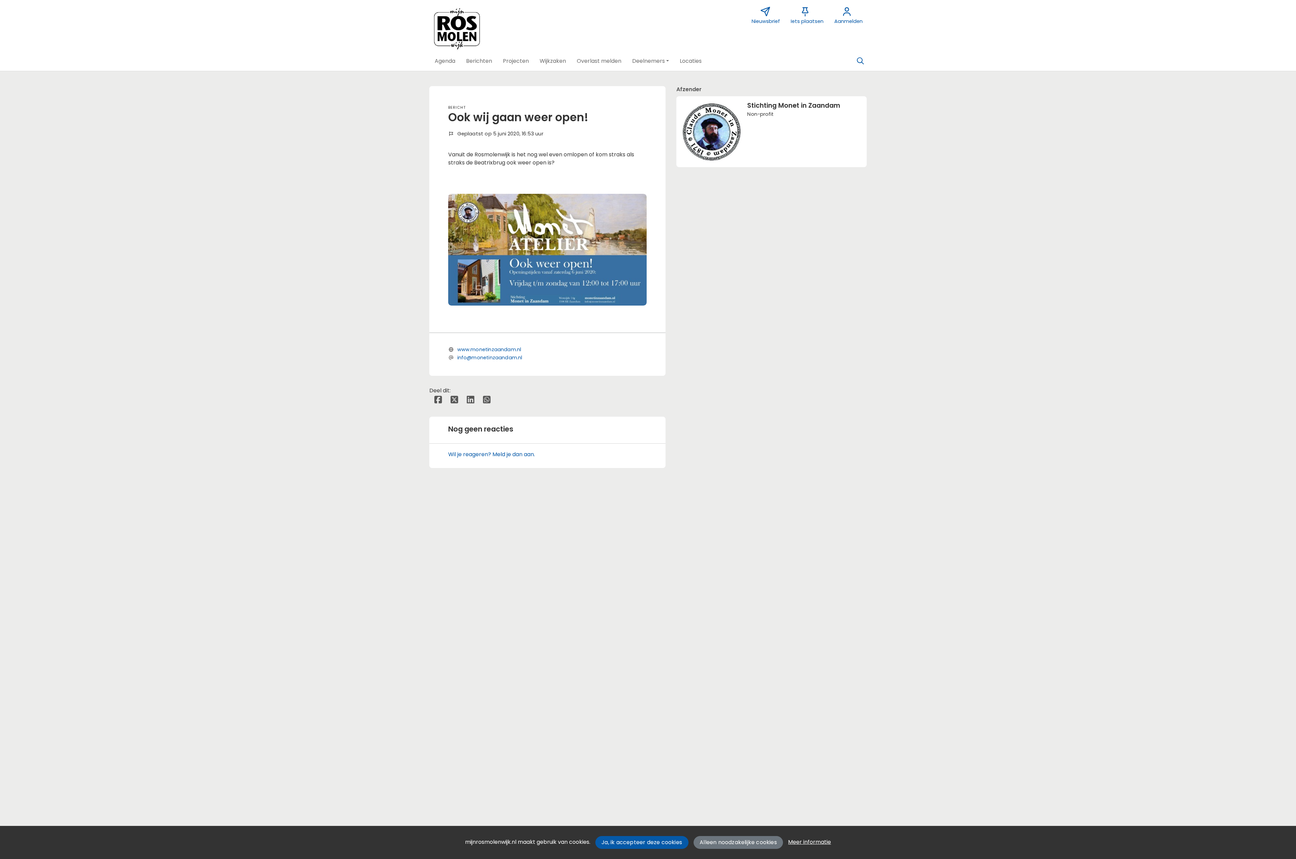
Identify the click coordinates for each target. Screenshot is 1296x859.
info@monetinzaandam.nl (489, 357)
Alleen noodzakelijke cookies (738, 842)
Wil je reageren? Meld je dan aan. (491, 454)
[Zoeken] (860, 61)
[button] (445, 61)
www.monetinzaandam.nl (489, 349)
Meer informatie (809, 842)
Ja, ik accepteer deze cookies (641, 842)
